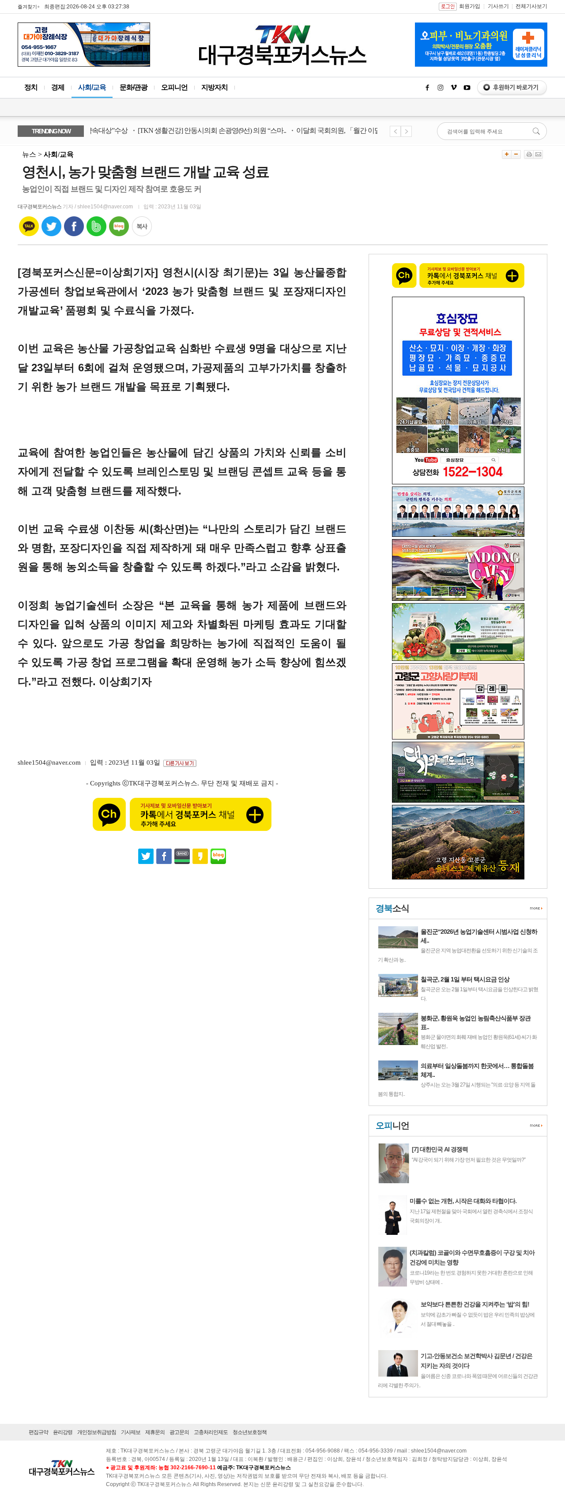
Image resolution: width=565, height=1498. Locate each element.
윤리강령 (62, 1432)
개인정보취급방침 (96, 1432)
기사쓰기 (498, 6)
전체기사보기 (531, 6)
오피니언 (174, 87)
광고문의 (179, 1432)
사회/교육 (92, 87)
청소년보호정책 (250, 1432)
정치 (31, 87)
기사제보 (130, 1432)
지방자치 (214, 87)
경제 (57, 87)
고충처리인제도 (211, 1432)
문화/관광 (133, 87)
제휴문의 (155, 1432)
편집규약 (38, 1432)
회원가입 (469, 6)
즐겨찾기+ (29, 6)
